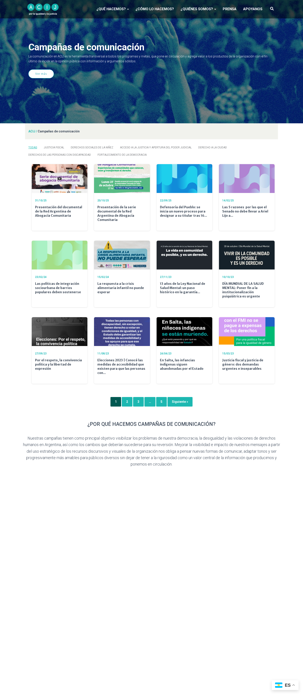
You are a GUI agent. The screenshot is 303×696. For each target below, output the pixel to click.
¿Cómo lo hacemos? (155, 9)
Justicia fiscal (54, 147)
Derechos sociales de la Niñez (92, 147)
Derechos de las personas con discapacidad (59, 154)
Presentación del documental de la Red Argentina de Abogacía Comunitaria (58, 211)
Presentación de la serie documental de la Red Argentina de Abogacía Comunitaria (116, 213)
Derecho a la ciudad (212, 147)
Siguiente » (180, 401)
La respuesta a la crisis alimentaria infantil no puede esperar (120, 288)
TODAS (32, 147)
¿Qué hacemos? (111, 9)
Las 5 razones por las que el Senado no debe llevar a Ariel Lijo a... (245, 211)
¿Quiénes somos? (197, 9)
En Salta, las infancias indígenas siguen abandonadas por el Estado (181, 364)
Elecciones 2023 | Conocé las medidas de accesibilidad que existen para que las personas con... (121, 366)
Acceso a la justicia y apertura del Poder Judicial (156, 147)
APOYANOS (252, 9)
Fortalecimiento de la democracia (122, 154)
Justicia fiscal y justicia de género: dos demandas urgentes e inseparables (242, 364)
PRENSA (229, 9)
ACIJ (31, 131)
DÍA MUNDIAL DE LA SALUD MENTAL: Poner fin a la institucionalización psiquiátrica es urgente (243, 290)
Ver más (41, 73)
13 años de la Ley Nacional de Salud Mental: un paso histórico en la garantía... (182, 288)
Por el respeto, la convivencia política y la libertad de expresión (58, 364)
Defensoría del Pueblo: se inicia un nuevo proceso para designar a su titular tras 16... (183, 211)
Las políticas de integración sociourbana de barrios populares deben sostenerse (58, 288)
